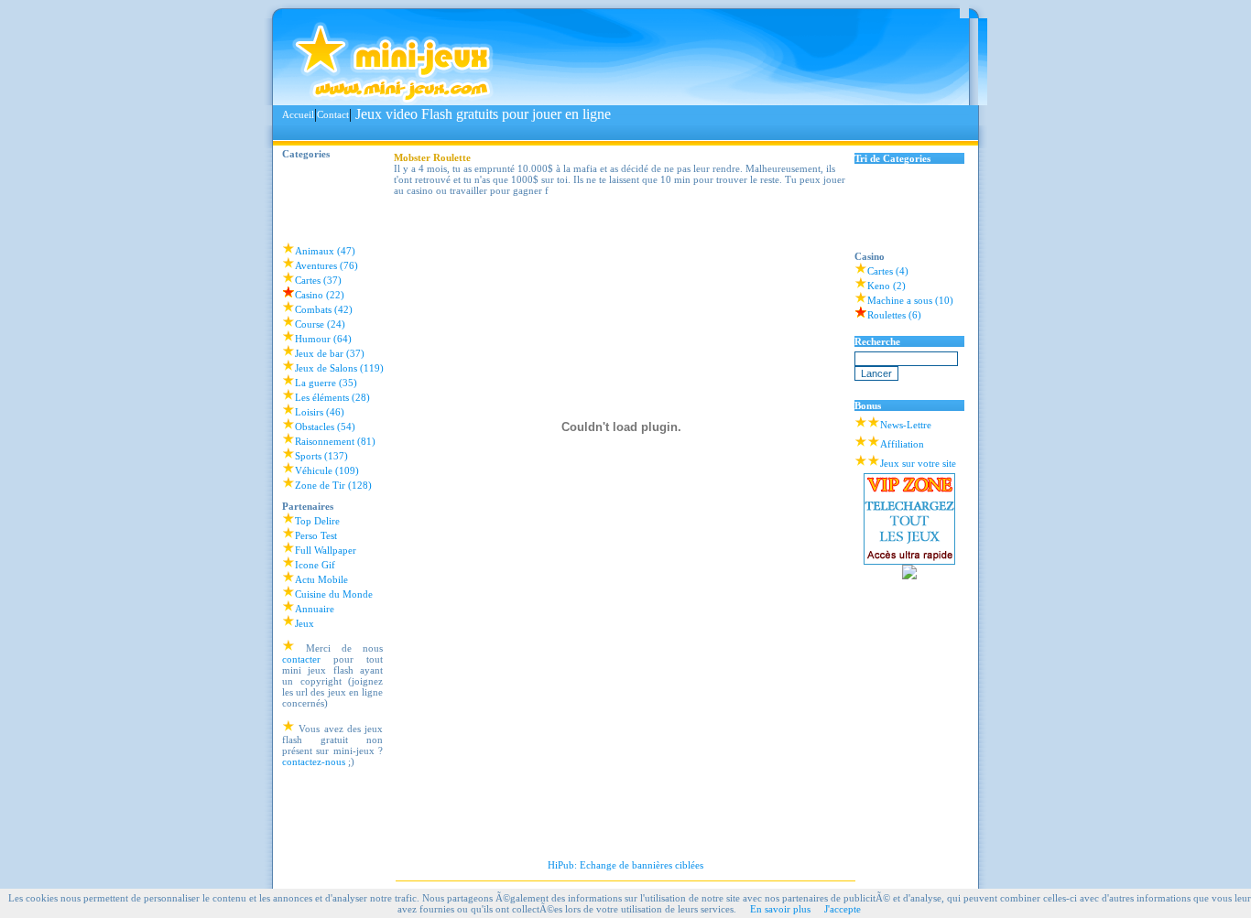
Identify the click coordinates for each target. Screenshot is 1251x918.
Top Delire (317, 520)
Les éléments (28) (332, 397)
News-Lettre (905, 424)
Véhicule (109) (327, 470)
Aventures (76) (326, 265)
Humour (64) (323, 338)
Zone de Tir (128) (333, 485)
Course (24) (320, 324)
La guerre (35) (326, 382)
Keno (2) (886, 285)
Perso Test (316, 535)
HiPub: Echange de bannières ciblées (625, 864)
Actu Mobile (321, 579)
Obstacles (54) (325, 426)
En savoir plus (780, 908)
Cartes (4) (887, 270)
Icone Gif (315, 564)
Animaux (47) (325, 250)
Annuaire (314, 608)
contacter (301, 658)
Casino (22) (319, 294)
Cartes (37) (318, 280)
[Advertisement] (615, 132)
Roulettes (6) (894, 314)
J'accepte (842, 908)
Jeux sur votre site (918, 463)
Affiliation (902, 443)
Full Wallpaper (325, 550)
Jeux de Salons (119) (339, 367)
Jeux (304, 623)
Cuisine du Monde (334, 594)
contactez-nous (313, 761)
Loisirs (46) (319, 411)
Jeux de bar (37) (329, 353)
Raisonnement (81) (335, 441)
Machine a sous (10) (910, 300)
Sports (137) (321, 455)
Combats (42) (324, 309)
